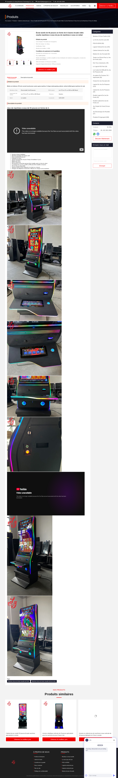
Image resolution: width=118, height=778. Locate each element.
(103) (102, 58)
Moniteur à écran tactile (68, 756)
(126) (101, 36)
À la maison (19, 5)
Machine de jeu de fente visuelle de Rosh (18, 681)
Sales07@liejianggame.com (44, 1)
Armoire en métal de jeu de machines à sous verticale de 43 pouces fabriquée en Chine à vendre (22, 734)
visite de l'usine (38, 759)
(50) (98, 43)
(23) (101, 40)
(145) (101, 47)
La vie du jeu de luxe (67, 759)
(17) (100, 101)
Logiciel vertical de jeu (67, 765)
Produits (29, 5)
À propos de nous (50, 5)
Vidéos (38, 5)
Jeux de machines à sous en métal (52, 733)
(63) (101, 50)
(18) (102, 71)
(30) (101, 76)
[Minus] (114, 740)
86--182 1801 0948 (60, 1)
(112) (101, 85)
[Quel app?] (94, 134)
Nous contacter (38, 765)
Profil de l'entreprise (39, 756)
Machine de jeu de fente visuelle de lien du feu (44, 681)
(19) (100, 66)
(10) (101, 81)
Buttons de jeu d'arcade (68, 771)
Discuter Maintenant (102, 138)
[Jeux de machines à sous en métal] (58, 716)
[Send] (114, 775)
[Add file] (86, 775)
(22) (100, 96)
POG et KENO (65, 762)
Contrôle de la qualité (39, 762)
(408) (101, 117)
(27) (101, 112)
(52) (101, 54)
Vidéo (84, 5)
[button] (8, 719)
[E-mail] (98, 134)
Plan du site (37, 768)
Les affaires (75, 5)
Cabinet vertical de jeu (23, 20)
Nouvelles (64, 5)
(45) (100, 63)
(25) (101, 91)
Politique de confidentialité (41, 771)
